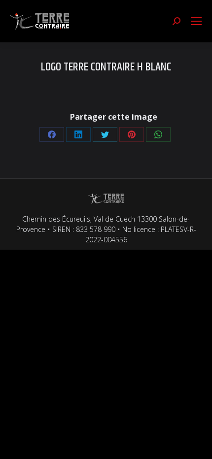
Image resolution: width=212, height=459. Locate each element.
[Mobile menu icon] (196, 21)
